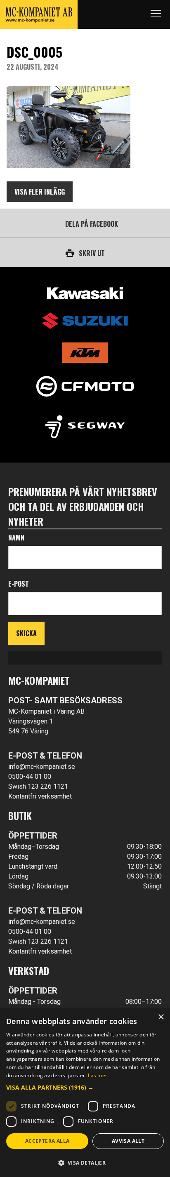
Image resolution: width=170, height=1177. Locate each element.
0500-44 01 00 (29, 776)
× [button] (161, 1017)
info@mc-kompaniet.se (41, 767)
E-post (18, 584)
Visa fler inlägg (39, 192)
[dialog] (85, 1092)
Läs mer (97, 1075)
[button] (85, 1087)
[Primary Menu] (155, 14)
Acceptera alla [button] (47, 1140)
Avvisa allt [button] (128, 1140)
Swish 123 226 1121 (38, 786)
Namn (16, 538)
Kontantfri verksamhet (40, 796)
